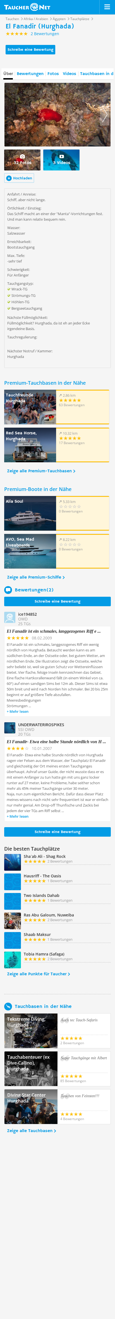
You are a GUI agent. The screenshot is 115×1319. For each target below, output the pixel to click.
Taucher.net (27, 7)
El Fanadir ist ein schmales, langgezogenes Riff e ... (54, 631)
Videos (69, 74)
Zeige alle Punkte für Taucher (36, 974)
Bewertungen (30, 74)
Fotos (53, 74)
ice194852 (27, 614)
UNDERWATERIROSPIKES (41, 724)
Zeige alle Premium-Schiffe (34, 577)
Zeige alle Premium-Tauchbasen (39, 471)
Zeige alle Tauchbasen (29, 1131)
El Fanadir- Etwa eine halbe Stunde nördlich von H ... (56, 741)
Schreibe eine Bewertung (30, 49)
